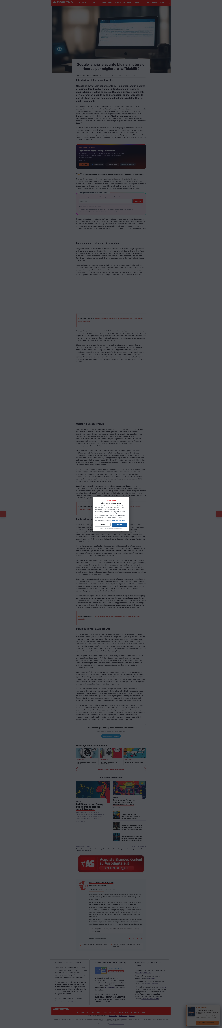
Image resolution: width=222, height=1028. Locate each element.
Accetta (119, 524)
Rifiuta (102, 524)
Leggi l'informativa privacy (119, 520)
